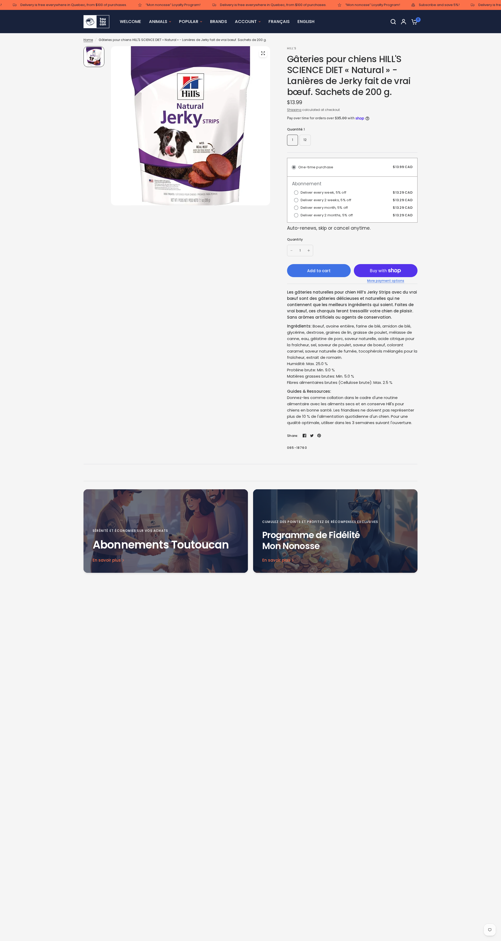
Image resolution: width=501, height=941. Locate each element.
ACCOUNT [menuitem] (246, 22)
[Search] (393, 21)
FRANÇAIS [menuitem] (279, 22)
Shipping (294, 110)
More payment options (385, 280)
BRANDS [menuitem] (218, 22)
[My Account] (403, 21)
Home (88, 40)
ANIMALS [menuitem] (158, 22)
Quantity (295, 239)
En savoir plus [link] (107, 560)
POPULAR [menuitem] (188, 22)
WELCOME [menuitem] (130, 22)
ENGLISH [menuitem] (305, 22)
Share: (292, 435)
